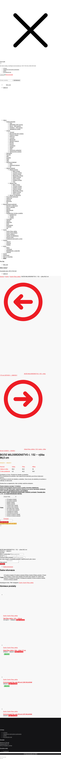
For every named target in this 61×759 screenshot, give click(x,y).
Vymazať (6, 518)
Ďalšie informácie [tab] (8, 567)
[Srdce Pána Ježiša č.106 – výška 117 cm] (15, 645)
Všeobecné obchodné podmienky (11, 69)
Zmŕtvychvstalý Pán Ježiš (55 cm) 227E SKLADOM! (17, 714)
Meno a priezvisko (5, 554)
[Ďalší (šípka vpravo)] (2, 758)
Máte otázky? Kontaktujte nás (8, 523)
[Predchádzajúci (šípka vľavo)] (0, 758)
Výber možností (20, 620)
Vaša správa (3, 562)
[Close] (0, 525)
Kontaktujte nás (7, 72)
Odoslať (2, 563)
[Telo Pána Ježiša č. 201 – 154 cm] (15, 594)
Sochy (7, 276)
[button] (13, 499)
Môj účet (5, 264)
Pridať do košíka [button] (12, 684)
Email (2, 556)
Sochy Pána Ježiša (15, 276)
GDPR (4, 71)
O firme (5, 68)
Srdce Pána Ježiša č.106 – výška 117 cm (14, 650)
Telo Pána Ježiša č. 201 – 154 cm (12, 618)
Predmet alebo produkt (6, 557)
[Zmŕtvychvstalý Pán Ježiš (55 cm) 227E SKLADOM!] (15, 709)
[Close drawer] (0, 63)
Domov (2, 276)
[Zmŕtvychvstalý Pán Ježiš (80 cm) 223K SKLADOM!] (15, 677)
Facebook (6, 751)
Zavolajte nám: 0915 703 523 (8, 271)
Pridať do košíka (4, 522)
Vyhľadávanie (17, 80)
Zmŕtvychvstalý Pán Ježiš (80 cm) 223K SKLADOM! (17, 682)
